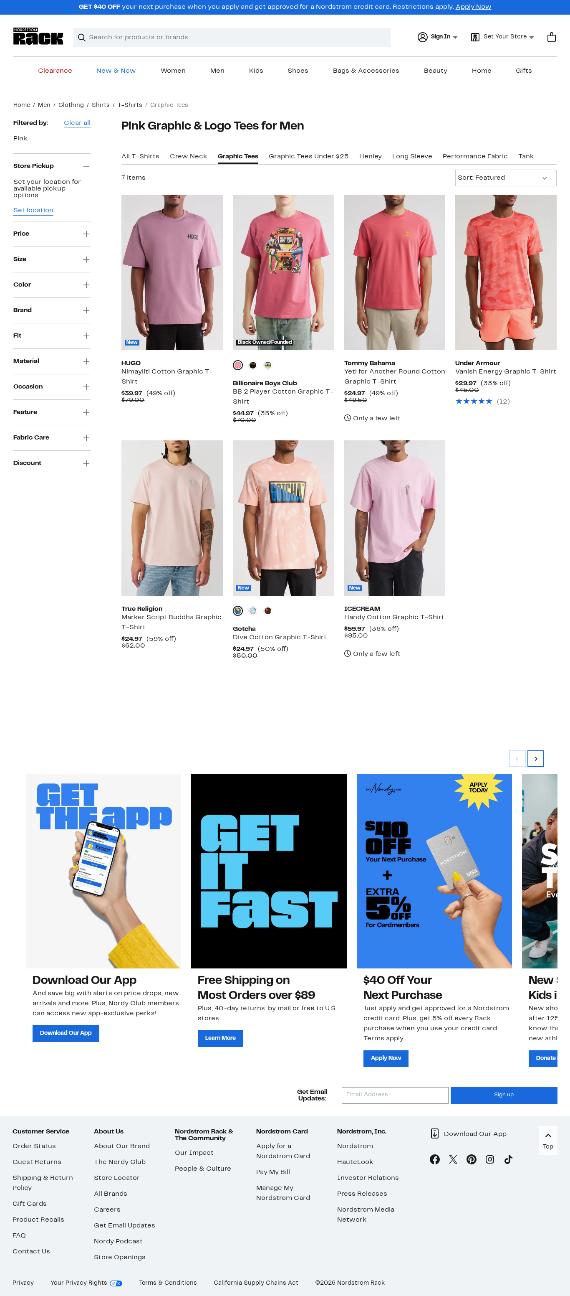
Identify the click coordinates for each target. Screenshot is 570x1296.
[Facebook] (435, 1161)
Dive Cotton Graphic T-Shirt (280, 637)
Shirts (101, 105)
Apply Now (474, 7)
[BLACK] (253, 365)
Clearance (55, 71)
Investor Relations (368, 1178)
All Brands (110, 1194)
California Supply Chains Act (256, 1283)
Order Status (34, 1146)
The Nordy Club (120, 1162)
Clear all (77, 123)
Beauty (435, 71)
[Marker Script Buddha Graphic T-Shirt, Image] (172, 518)
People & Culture (203, 1169)
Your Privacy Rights (78, 1283)
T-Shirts (130, 105)
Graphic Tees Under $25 (309, 157)
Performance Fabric (475, 157)
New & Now (116, 71)
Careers (107, 1210)
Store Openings (120, 1257)
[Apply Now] (434, 871)
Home (482, 71)
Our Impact (194, 1153)
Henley (370, 157)
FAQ (19, 1236)
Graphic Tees (238, 157)
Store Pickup (33, 166)
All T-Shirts (140, 157)
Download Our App (66, 1033)
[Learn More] (268, 871)
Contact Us (31, 1252)
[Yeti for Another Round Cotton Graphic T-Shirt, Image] (395, 272)
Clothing (71, 105)
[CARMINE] (238, 365)
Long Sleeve (412, 157)
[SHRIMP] (238, 610)
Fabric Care (31, 437)
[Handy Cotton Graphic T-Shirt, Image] (395, 518)
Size (19, 259)
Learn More (220, 1038)
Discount (27, 463)
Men (217, 71)
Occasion (28, 386)
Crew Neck (188, 157)
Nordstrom (355, 1146)
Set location (33, 210)
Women (173, 71)
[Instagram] (490, 1161)
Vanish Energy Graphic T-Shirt (505, 372)
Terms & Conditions (168, 1283)
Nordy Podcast (118, 1242)
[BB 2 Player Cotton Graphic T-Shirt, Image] (283, 272)
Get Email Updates (124, 1226)
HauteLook (355, 1162)
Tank (526, 157)
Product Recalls (38, 1220)
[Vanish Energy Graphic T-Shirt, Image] (506, 272)
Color (22, 284)
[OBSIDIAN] (268, 610)
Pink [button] (20, 139)
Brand (22, 310)
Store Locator (117, 1178)
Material (26, 361)
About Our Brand (122, 1146)
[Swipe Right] (535, 758)
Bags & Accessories (366, 71)
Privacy (23, 1283)
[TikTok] (508, 1161)
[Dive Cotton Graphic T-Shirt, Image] (283, 518)
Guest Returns (37, 1162)
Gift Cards (30, 1204)
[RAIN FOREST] (268, 365)
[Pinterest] (472, 1161)
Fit (17, 335)
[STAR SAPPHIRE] (253, 610)
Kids (256, 71)
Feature (25, 412)
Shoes (298, 71)
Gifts (524, 71)
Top (548, 1147)
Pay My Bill (273, 1172)
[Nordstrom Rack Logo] (38, 36)
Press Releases (362, 1194)
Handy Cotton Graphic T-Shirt (394, 617)
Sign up (504, 1095)
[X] (453, 1161)
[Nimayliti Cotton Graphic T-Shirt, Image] (172, 272)
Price (21, 233)
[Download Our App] (103, 871)
